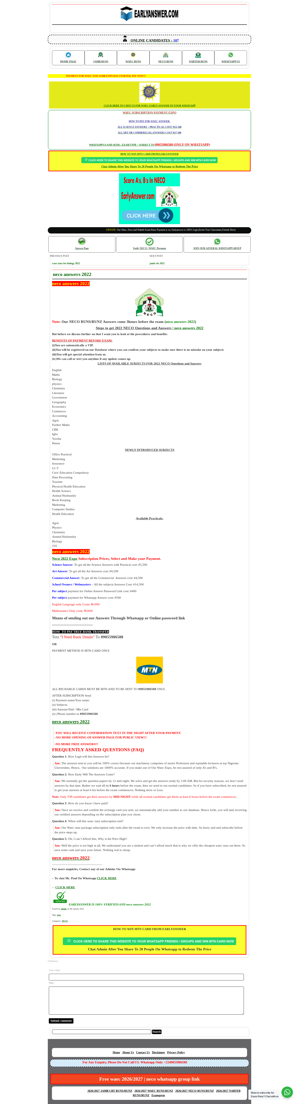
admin (64, 909)
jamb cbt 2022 (157, 263)
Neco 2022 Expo (64, 559)
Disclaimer (158, 1052)
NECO (65, 921)
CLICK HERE (65, 887)
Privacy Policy (176, 1052)
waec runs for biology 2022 (66, 263)
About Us (128, 1052)
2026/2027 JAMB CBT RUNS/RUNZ (109, 1090)
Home (116, 1052)
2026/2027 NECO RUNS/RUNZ (194, 1090)
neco (59, 915)
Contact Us (143, 1052)
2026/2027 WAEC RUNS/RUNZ (153, 1090)
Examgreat (158, 1095)
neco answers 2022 (188, 328)
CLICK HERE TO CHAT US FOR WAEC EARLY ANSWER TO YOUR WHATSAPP (149, 105)
